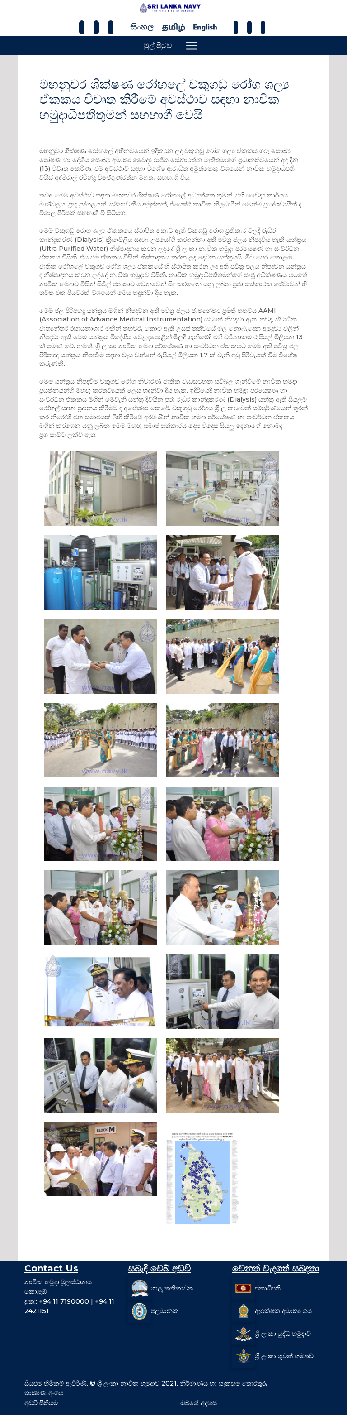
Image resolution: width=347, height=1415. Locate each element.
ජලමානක (164, 1310)
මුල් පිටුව (158, 45)
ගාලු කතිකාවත (172, 1288)
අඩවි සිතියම (41, 1403)
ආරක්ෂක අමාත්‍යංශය (283, 1310)
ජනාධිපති (268, 1288)
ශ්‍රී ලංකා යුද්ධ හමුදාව (283, 1333)
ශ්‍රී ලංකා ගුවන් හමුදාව (284, 1356)
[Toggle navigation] (191, 45)
